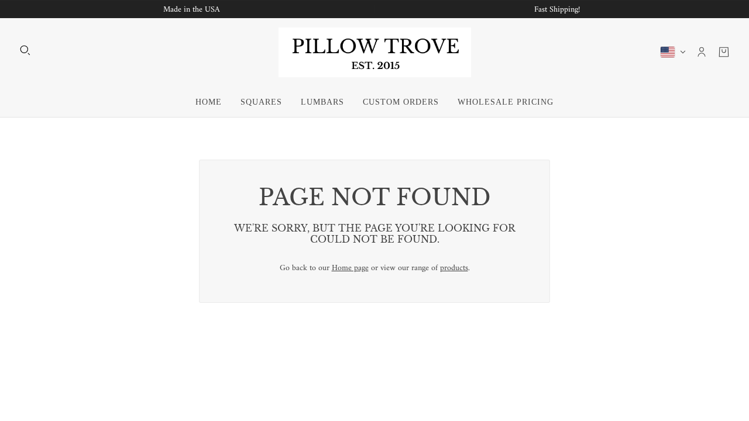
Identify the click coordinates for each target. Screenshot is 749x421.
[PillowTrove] (375, 52)
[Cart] (723, 52)
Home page (350, 268)
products (454, 268)
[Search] (25, 50)
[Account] (701, 52)
